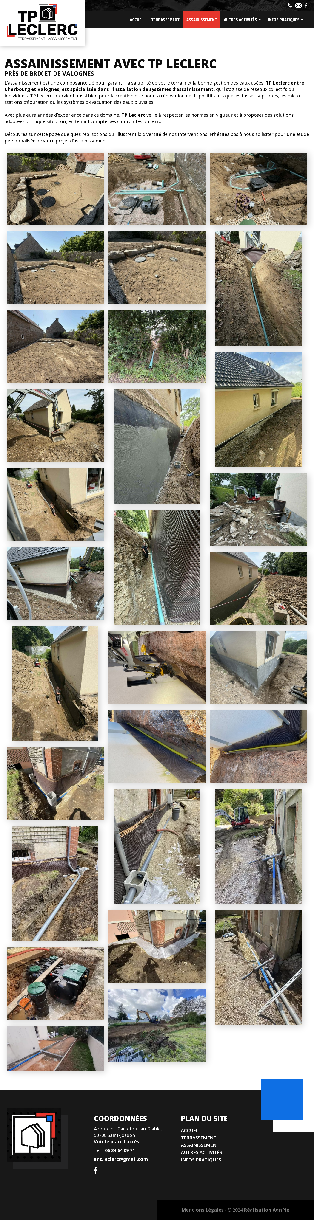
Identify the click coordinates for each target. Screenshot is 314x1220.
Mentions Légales (203, 1210)
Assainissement (201, 20)
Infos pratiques (201, 1160)
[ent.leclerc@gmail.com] (298, 5)
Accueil (137, 20)
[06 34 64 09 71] (290, 5)
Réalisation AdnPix (266, 1210)
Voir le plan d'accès (116, 1141)
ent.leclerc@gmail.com (121, 1159)
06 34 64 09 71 (120, 1150)
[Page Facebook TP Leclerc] (306, 5)
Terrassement (165, 20)
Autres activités (201, 1152)
